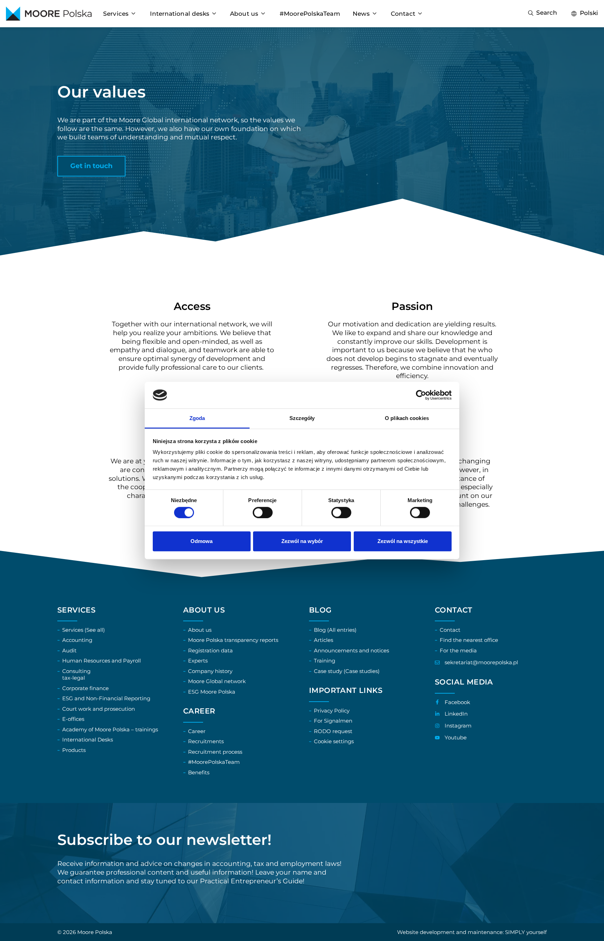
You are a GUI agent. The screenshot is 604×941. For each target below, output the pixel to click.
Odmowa (201, 541)
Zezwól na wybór (302, 541)
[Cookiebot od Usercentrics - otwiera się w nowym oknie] (421, 395)
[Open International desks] (214, 13)
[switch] (263, 512)
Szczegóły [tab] (302, 418)
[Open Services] (133, 13)
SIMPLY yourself (526, 932)
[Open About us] (263, 13)
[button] (91, 166)
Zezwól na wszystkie (403, 541)
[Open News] (375, 13)
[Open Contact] (420, 13)
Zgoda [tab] (197, 418)
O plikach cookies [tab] (407, 418)
